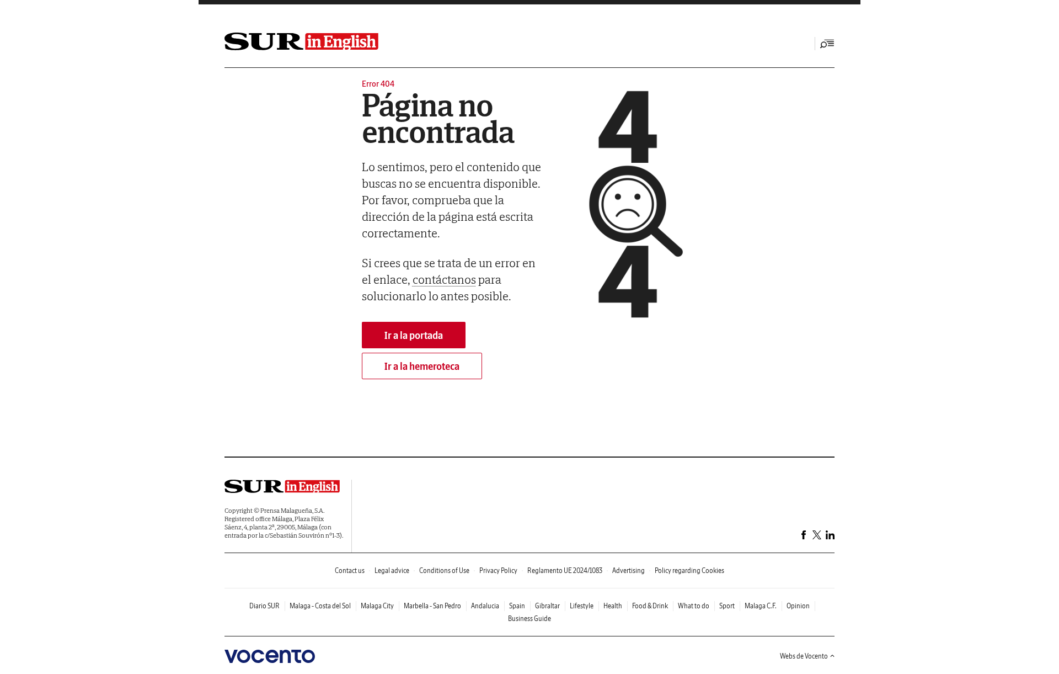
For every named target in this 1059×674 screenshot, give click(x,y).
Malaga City (377, 606)
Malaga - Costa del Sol (320, 606)
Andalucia (485, 606)
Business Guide (529, 618)
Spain (517, 606)
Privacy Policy (498, 570)
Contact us (350, 570)
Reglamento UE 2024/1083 (564, 570)
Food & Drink (650, 606)
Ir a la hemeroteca (421, 366)
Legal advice (392, 570)
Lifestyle (581, 606)
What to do (693, 606)
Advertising (628, 570)
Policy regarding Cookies (689, 570)
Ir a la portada (413, 335)
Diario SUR (264, 606)
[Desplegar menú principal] (827, 43)
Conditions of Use (444, 570)
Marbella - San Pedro (432, 606)
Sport (727, 606)
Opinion (798, 606)
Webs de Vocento (804, 656)
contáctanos (444, 279)
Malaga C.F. (761, 606)
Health (612, 606)
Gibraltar (547, 606)
